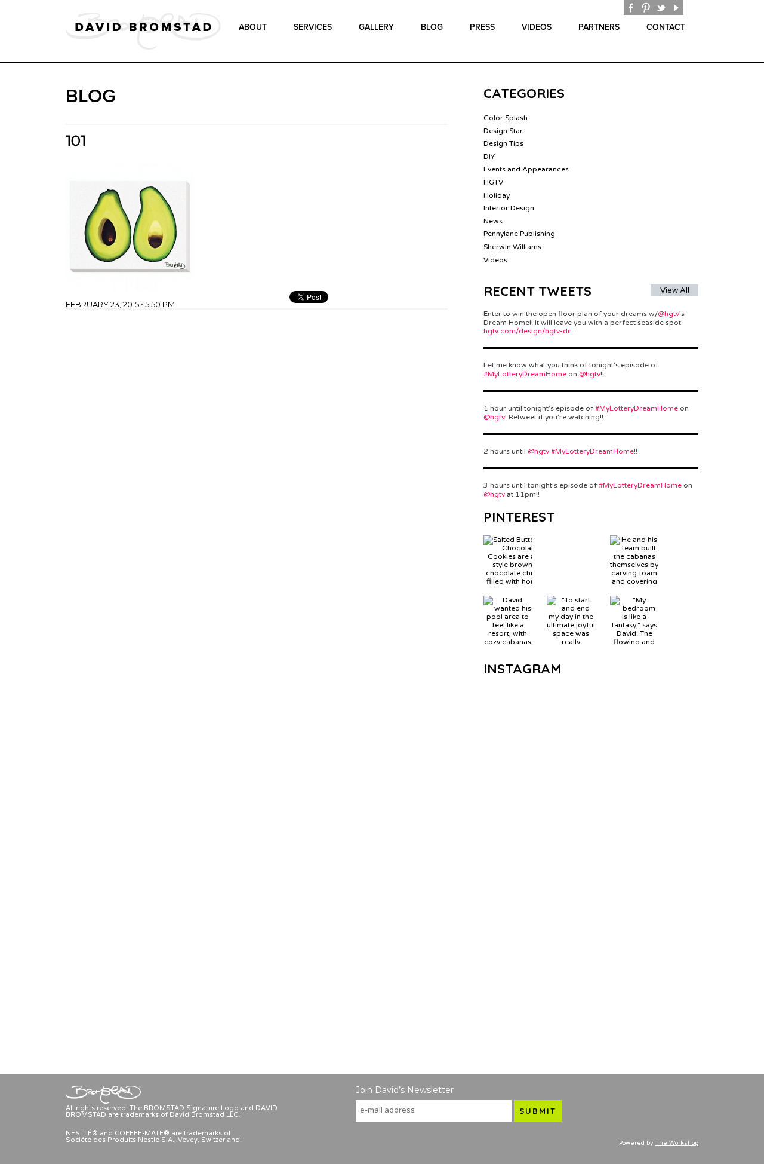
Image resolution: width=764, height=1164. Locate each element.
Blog (432, 27)
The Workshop (676, 1143)
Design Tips (503, 143)
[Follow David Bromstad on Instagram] (690, 7)
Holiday (496, 195)
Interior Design (508, 208)
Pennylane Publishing (519, 233)
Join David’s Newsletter (405, 1090)
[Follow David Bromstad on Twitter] (661, 7)
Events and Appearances (526, 169)
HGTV (493, 182)
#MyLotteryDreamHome (524, 374)
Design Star (503, 131)
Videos (537, 27)
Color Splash (505, 118)
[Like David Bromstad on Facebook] (631, 7)
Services (313, 27)
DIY (489, 156)
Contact (665, 27)
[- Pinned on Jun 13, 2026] (571, 539)
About (253, 27)
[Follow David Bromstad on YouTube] (675, 7)
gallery (376, 27)
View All (674, 290)
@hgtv (668, 314)
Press (482, 27)
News (493, 221)
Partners (599, 27)
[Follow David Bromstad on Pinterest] (646, 7)
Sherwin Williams (512, 247)
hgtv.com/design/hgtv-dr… (530, 331)
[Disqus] (257, 459)
